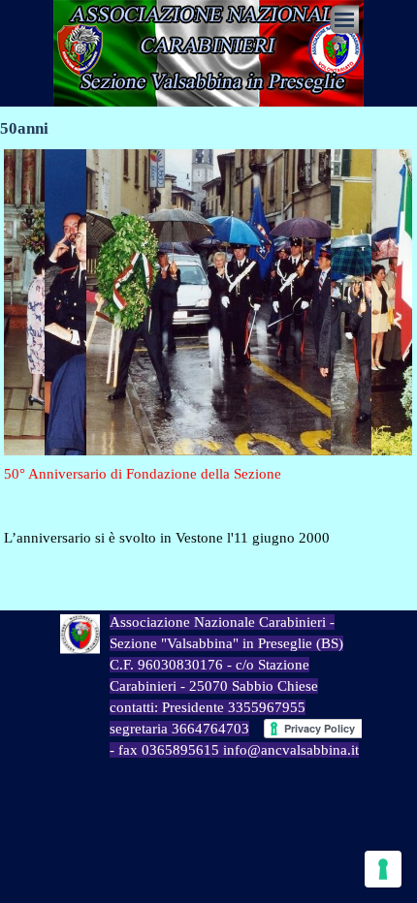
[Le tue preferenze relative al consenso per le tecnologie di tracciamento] (383, 869)
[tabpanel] (208, 505)
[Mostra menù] (344, 19)
